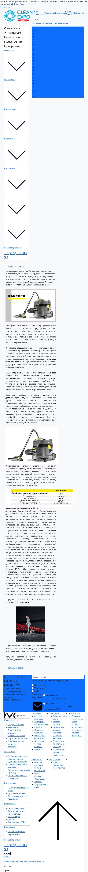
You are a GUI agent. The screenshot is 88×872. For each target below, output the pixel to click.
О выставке (9, 50)
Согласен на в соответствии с (63, 698)
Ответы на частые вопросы (47, 41)
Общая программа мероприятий (50, 96)
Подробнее (19, 4)
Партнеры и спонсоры (45, 39)
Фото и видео (41, 86)
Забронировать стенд (45, 49)
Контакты (39, 44)
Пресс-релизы (41, 83)
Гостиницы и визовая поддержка (50, 63)
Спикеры (39, 33)
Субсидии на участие (44, 54)
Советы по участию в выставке (49, 57)
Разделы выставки (43, 28)
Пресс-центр (10, 138)
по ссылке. (29, 659)
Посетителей (40, 685)
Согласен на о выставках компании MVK (63, 706)
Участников (39, 688)
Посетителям (10, 109)
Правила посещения (44, 70)
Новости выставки (43, 77)
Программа (9, 168)
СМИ (36, 691)
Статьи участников (43, 80)
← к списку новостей (15, 668)
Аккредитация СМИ (44, 91)
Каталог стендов (42, 52)
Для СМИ (39, 89)
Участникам (9, 79)
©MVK (7, 857)
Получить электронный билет (48, 67)
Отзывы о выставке (44, 36)
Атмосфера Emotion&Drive (47, 30)
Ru (35, 19)
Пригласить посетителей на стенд (50, 60)
